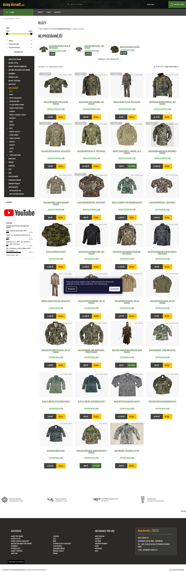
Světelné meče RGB (15, 191)
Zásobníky (11, 73)
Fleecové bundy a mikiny (16, 105)
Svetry (11, 148)
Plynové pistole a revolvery (62, 543)
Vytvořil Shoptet (178, 570)
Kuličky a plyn (13, 63)
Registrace (150, 4)
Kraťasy (11, 125)
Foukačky (11, 166)
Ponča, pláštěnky (14, 138)
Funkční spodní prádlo (16, 108)
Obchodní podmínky (101, 543)
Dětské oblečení (14, 101)
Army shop (12, 84)
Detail (61, 117)
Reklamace (98, 548)
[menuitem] (40, 12)
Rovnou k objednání (20, 44)
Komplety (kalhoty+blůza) (17, 115)
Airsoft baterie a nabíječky (17, 66)
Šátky (11, 152)
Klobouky (12, 111)
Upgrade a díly (13, 77)
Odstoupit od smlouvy (16, 562)
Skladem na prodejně (20, 47)
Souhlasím (115, 289)
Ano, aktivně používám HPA (16, 231)
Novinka (20, 41)
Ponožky (12, 142)
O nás (97, 546)
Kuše (10, 173)
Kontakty (98, 539)
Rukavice (12, 145)
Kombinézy (12, 118)
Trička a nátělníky (15, 155)
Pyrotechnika (13, 176)
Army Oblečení (13, 88)
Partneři (98, 541)
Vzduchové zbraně (14, 180)
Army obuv (12, 159)
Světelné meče (13, 187)
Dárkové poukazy (14, 183)
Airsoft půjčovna (14, 81)
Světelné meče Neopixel (16, 194)
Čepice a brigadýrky (15, 98)
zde (106, 284)
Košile (11, 121)
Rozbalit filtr (18, 52)
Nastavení (71, 289)
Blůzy (11, 91)
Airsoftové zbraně (14, 59)
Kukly (11, 128)
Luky (10, 169)
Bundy (11, 94)
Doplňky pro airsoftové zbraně (19, 70)
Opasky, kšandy (13, 135)
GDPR (96, 551)
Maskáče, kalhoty (14, 132)
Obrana (10, 162)
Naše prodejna (99, 536)
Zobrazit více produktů (108, 59)
